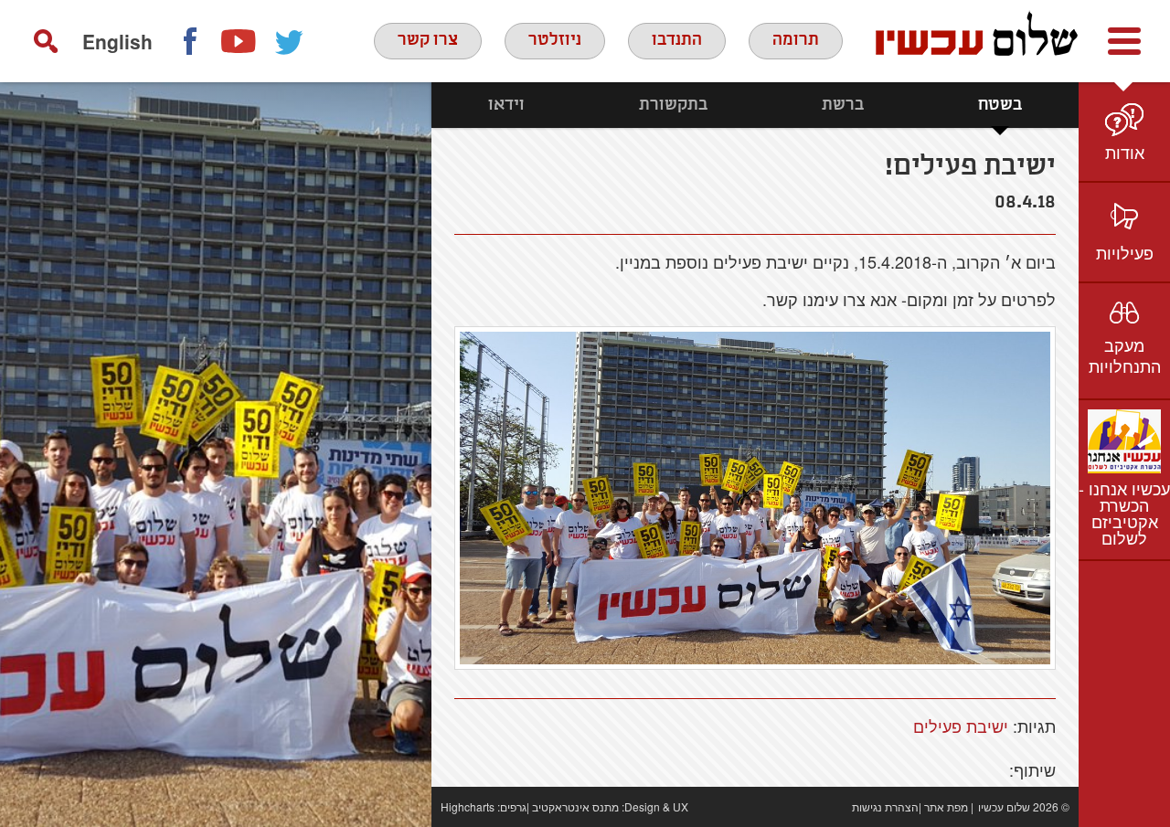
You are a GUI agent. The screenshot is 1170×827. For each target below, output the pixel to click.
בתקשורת (673, 105)
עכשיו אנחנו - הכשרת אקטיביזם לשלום (1124, 512)
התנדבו (677, 40)
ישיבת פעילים (960, 725)
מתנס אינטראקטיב (575, 806)
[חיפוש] (45, 41)
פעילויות (1125, 252)
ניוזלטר (554, 40)
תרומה (795, 40)
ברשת (843, 105)
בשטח (1000, 105)
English (117, 41)
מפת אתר (946, 806)
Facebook (189, 41)
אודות (1124, 152)
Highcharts (468, 806)
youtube (239, 41)
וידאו (506, 105)
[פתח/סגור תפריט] (1124, 41)
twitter (289, 41)
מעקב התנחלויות (1125, 355)
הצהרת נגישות (885, 806)
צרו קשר (428, 40)
